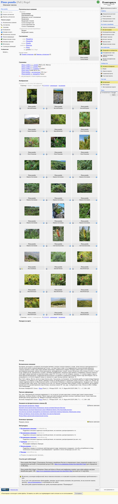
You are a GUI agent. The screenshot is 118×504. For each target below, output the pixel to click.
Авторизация (106, 82)
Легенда (21, 360)
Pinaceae (29, 45)
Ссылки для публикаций (9, 46)
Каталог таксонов (107, 39)
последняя (62, 85)
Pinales (28, 43)
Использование (26, 446)
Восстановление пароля (109, 87)
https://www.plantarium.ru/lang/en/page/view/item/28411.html (54, 471)
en (98, 2)
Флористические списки (9, 39)
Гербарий (24, 441)
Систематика (6, 25)
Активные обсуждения (108, 66)
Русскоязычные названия (9, 22)
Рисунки (23, 452)
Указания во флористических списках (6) (33, 403)
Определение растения (109, 14)
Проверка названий (108, 21)
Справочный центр (108, 73)
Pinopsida (29, 41)
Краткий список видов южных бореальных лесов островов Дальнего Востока (42, 407)
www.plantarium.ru (109, 489)
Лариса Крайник (32, 131)
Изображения (6, 29)
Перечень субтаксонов (9, 17)
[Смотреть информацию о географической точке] (43, 108)
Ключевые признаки (8, 41)
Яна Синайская (32, 268)
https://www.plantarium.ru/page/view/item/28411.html (70, 464)
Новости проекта (107, 71)
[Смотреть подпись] (20, 108)
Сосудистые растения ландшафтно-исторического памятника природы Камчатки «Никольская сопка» (50, 411)
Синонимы (6, 27)
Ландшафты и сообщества (110, 50)
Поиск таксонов (107, 16)
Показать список (24, 422)
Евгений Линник (58, 268)
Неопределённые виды (109, 32)
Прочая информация (8, 37)
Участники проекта (108, 76)
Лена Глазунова (84, 131)
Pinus (28, 47)
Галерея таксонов (107, 37)
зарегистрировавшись (35, 482)
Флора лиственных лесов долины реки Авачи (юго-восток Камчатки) (39, 413)
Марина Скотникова (32, 177)
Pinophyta (29, 39)
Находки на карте (7, 32)
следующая (53, 85)
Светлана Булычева (58, 245)
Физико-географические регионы (109, 59)
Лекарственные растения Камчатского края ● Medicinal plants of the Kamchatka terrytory (45, 409)
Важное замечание (94, 405)
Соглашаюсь (78, 493)
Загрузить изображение (109, 27)
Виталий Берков (32, 108)
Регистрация (106, 84)
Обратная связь (14, 489)
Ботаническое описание (9, 34)
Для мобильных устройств (110, 8)
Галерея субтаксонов (8, 14)
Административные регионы (108, 56)
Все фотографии (107, 29)
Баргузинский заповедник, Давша (29, 405)
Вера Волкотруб (58, 131)
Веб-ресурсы (6, 44)
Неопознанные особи (108, 34)
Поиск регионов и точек (109, 18)
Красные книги (106, 41)
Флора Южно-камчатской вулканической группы (33, 416)
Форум (104, 68)
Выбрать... (5, 52)
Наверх (97, 489)
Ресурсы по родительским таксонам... (32, 455)
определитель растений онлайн (109, 3)
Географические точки (108, 52)
